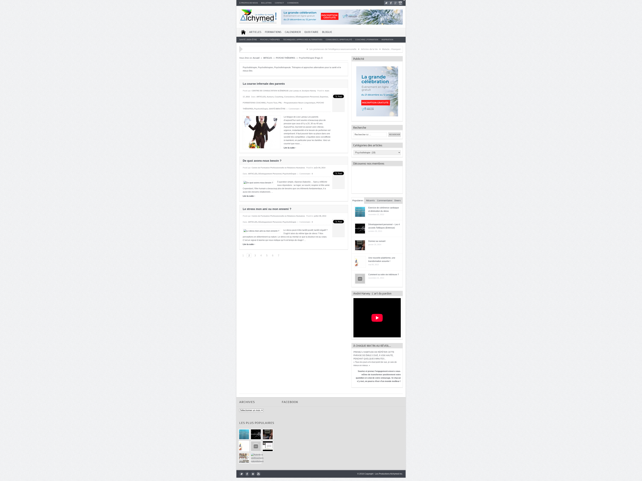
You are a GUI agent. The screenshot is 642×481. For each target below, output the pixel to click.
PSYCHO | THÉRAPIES (270, 40)
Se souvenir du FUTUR (382, 49)
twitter (386, 3)
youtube (400, 3)
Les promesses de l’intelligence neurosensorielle (299, 49)
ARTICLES (255, 32)
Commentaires (385, 200)
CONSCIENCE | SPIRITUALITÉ (339, 40)
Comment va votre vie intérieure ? (383, 274)
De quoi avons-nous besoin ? (262, 160)
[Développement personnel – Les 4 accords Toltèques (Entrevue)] (255, 434)
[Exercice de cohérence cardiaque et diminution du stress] (244, 434)
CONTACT (279, 3)
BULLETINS (266, 3)
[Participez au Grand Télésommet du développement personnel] (244, 458)
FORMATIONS (273, 32)
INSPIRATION (387, 40)
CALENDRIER (293, 32)
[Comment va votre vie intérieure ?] (255, 446)
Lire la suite (290, 148)
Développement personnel (307, 97)
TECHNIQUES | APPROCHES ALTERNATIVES (302, 40)
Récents (370, 200)
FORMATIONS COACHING (254, 103)
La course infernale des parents (264, 83)
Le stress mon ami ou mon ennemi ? (267, 209)
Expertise (324, 97)
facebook (391, 3)
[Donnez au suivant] (267, 434)
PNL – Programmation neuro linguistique (296, 103)
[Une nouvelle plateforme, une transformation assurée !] (244, 446)
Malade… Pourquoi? (357, 49)
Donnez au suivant (376, 241)
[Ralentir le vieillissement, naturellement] (255, 458)
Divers (397, 200)
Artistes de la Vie (335, 49)
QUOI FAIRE (311, 32)
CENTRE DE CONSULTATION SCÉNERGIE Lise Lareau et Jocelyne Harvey (284, 91)
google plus (395, 3)
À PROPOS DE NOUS (248, 3)
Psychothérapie (261, 109)
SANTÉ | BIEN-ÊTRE (248, 40)
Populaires (357, 200)
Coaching (279, 97)
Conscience (289, 97)
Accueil (243, 32)
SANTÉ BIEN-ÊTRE (277, 109)
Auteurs (270, 97)
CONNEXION (292, 3)
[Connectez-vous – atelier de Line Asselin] (267, 446)
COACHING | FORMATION (366, 40)
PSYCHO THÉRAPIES (285, 58)
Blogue (327, 32)
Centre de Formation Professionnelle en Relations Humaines (278, 168)
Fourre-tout (272, 103)
